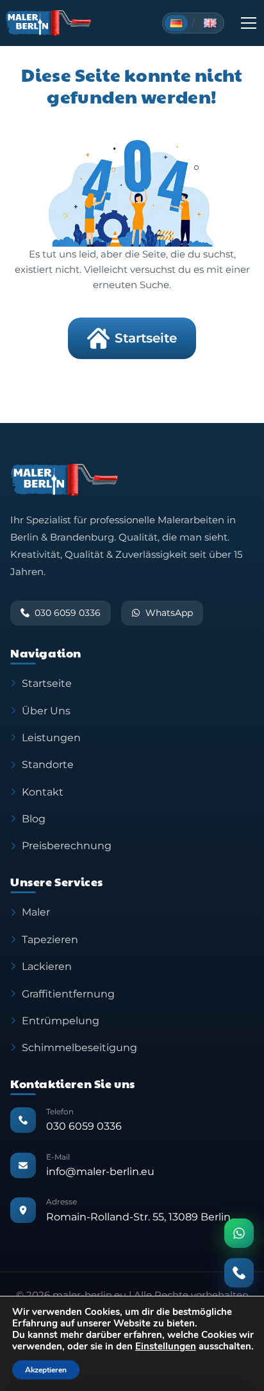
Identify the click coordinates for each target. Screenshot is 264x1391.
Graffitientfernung (68, 993)
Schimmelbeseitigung (79, 1047)
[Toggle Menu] (248, 23)
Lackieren (47, 966)
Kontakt (42, 791)
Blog (33, 818)
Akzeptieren (46, 1370)
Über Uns (46, 710)
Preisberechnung (66, 845)
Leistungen (51, 737)
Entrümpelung (60, 1020)
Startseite (146, 338)
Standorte (48, 764)
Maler (36, 911)
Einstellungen (165, 1346)
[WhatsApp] (239, 1233)
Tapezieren (50, 939)
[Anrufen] (239, 1272)
